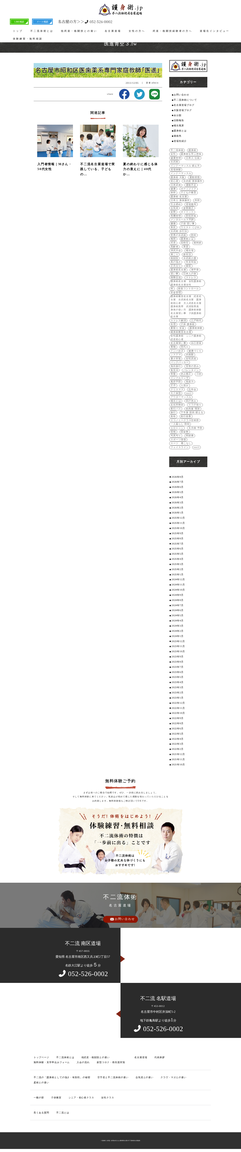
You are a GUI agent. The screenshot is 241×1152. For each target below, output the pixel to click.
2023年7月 (178, 667)
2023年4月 (178, 682)
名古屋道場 (113, 31)
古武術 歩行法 (179, 231)
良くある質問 (41, 1112)
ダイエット (187, 212)
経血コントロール (188, 288)
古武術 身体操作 (192, 181)
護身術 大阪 (178, 177)
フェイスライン (180, 447)
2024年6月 (178, 610)
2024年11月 (178, 584)
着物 (173, 347)
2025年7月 (178, 543)
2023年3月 (178, 687)
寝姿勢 (185, 431)
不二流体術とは (41, 31)
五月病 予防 (195, 428)
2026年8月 (178, 477)
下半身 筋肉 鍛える (192, 412)
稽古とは (176, 401)
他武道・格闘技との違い (79, 31)
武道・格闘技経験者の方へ (172, 31)
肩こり (174, 254)
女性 (173, 154)
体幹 (173, 192)
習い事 (174, 273)
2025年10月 (178, 528)
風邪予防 (176, 381)
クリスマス (177, 389)
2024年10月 (178, 589)
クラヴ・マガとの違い (173, 1077)
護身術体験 (195, 328)
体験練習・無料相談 (28, 38)
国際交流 (176, 277)
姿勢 (173, 212)
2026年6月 (178, 487)
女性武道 (191, 358)
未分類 (177, 115)
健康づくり (195, 351)
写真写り (176, 435)
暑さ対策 (176, 358)
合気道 (174, 208)
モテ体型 (176, 393)
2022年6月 (178, 728)
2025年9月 (178, 533)
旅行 (173, 412)
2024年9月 (178, 595)
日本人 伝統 (193, 158)
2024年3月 (178, 625)
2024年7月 (178, 605)
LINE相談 (19, 21)
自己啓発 (196, 343)
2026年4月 (178, 497)
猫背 (188, 266)
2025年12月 (178, 517)
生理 (173, 324)
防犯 (193, 235)
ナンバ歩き (177, 351)
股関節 (197, 242)
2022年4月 (178, 739)
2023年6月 (178, 672)
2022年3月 (178, 744)
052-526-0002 (85, 21)
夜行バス (176, 408)
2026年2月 (178, 507)
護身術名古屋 (178, 269)
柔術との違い (41, 1082)
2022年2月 (178, 749)
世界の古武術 (178, 235)
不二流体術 (177, 150)
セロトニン (177, 428)
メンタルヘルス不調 (182, 219)
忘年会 (192, 389)
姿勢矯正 (188, 208)
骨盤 (173, 374)
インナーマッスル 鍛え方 (185, 165)
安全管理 (176, 292)
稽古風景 (179, 125)
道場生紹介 (180, 141)
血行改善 (186, 416)
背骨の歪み (192, 366)
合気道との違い (145, 1077)
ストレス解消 (178, 320)
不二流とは (62, 1112)
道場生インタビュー (214, 31)
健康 (173, 188)
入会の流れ (83, 1062)
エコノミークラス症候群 (185, 420)
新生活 (187, 254)
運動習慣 (194, 177)
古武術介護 (189, 258)
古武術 (174, 161)
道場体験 (176, 169)
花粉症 (185, 242)
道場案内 (191, 204)
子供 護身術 (188, 324)
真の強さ (176, 262)
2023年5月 (178, 677)
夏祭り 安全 (178, 328)
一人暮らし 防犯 (180, 424)
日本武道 (176, 185)
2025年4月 (178, 559)
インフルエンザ (180, 378)
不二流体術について (185, 100)
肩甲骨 (195, 269)
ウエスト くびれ (190, 227)
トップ (18, 31)
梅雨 (173, 239)
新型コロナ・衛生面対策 (111, 1062)
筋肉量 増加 (193, 408)
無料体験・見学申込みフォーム (52, 1062)
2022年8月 (178, 723)
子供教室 (56, 1097)
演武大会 (176, 250)
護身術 (192, 150)
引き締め (176, 204)
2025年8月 (178, 538)
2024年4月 (178, 620)
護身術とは (180, 130)
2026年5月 (178, 492)
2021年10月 (178, 764)
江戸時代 (196, 320)
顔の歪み (191, 401)
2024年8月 (178, 600)
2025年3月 (178, 564)
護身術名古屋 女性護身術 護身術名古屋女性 (187, 283)
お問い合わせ (181, 94)
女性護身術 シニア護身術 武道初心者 (187, 337)
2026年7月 (178, 482)
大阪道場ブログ (183, 110)
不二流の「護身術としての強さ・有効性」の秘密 (62, 1077)
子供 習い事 (188, 223)
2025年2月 (178, 569)
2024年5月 (178, 615)
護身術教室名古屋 (181, 332)
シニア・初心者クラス (81, 1097)
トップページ (41, 1057)
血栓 (173, 416)
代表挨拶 (159, 1057)
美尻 (173, 227)
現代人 (185, 347)
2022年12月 (178, 703)
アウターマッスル (181, 397)
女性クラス (107, 1097)
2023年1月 (178, 697)
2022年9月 (178, 718)
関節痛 (190, 435)
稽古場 (190, 250)
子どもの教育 (188, 192)
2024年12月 (178, 579)
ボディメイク (188, 188)
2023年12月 (178, 641)
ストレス (191, 277)
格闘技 (174, 258)
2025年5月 (178, 553)
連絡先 (177, 136)
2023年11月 (178, 646)
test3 (196, 447)
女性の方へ (137, 31)
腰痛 (173, 223)
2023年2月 (178, 692)
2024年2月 (178, 631)
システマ (176, 354)
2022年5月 (178, 733)
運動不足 (191, 185)
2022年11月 (178, 708)
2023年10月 (178, 651)
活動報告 (179, 120)
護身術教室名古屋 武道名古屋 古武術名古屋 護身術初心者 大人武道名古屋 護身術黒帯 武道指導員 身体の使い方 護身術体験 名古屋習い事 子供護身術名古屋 (187, 306)
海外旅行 (176, 366)
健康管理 (176, 158)
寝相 (173, 431)
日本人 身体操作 (180, 200)
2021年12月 (178, 754)
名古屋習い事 (178, 343)
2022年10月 (178, 713)
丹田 (197, 200)
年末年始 (191, 262)
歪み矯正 (186, 374)
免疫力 (190, 381)
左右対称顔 (177, 404)
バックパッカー (180, 362)
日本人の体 (189, 273)
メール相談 (42, 21)
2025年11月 (178, 523)
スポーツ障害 (178, 439)
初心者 (174, 181)
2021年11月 (178, 759)
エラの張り (195, 404)
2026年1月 (178, 512)
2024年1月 (178, 636)
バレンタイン (191, 370)
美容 (186, 246)
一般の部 (39, 1097)
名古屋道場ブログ (184, 105)
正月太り (176, 266)
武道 (173, 242)
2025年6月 (178, 548)
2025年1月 (178, 574)
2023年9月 (178, 656)
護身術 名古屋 (179, 196)
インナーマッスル (181, 173)
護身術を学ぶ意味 (191, 154)
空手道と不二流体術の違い (113, 1077)
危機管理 (176, 216)
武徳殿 (190, 354)
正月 (173, 385)
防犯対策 (191, 216)
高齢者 (174, 246)
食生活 (174, 370)
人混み (185, 385)
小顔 (198, 374)
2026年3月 (178, 502)
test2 (189, 393)
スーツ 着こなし (181, 443)
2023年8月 (178, 661)
